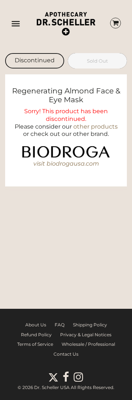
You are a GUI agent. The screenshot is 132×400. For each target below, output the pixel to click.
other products (95, 126)
